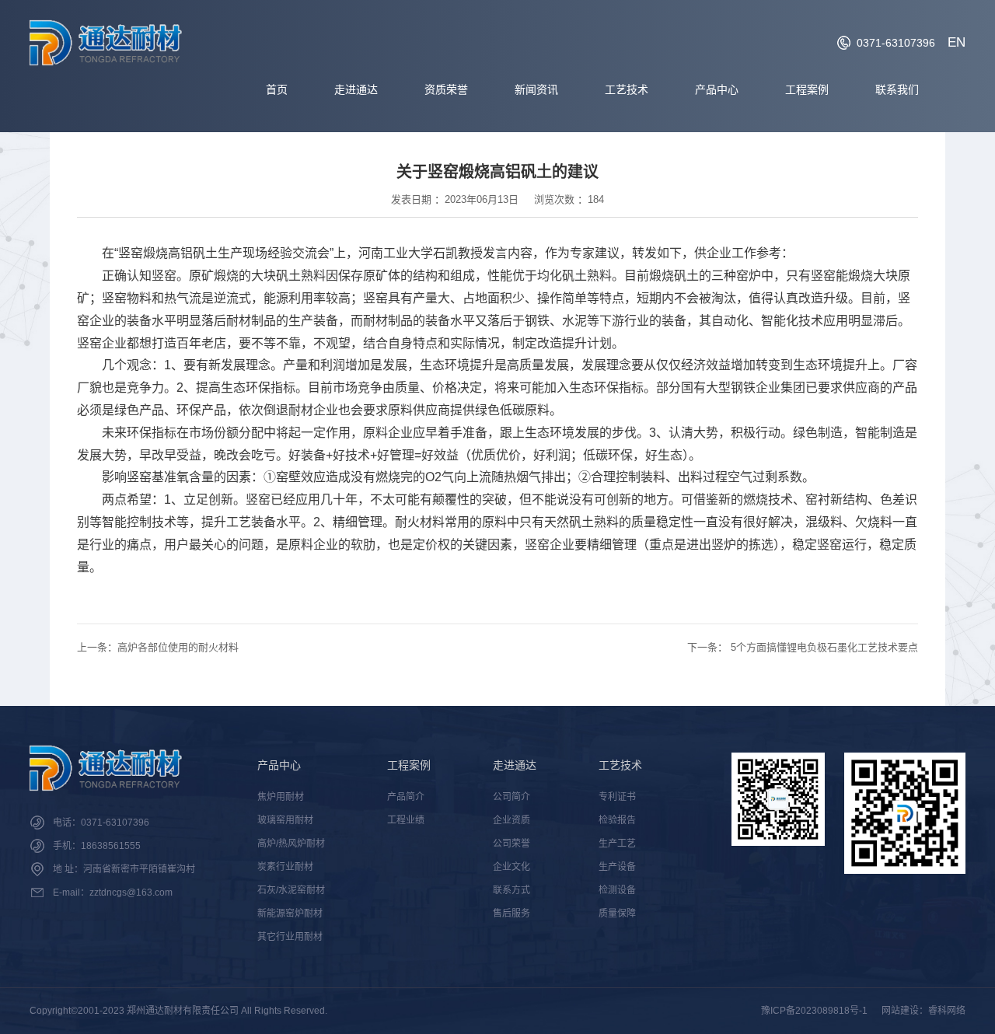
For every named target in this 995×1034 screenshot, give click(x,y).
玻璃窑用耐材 (285, 820)
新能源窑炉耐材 (290, 913)
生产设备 (617, 866)
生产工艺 (617, 843)
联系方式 (511, 890)
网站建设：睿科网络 (923, 1010)
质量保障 (617, 913)
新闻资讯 (536, 89)
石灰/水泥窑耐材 (291, 890)
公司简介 (511, 796)
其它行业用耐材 (290, 936)
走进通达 (356, 89)
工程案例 (807, 89)
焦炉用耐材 (280, 796)
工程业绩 (405, 820)
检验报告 (617, 820)
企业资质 (511, 820)
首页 (277, 89)
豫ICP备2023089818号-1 (814, 1010)
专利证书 (617, 796)
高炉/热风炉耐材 (291, 843)
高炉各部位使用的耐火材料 (178, 647)
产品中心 (716, 89)
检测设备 (617, 890)
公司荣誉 (511, 843)
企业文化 (511, 866)
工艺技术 (626, 89)
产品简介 (405, 796)
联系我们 (897, 89)
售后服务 (511, 913)
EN (956, 42)
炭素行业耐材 (285, 866)
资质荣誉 (446, 89)
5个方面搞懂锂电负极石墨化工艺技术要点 (824, 647)
